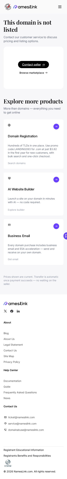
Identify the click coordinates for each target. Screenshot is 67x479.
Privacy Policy (12, 361)
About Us (9, 338)
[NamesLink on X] (5, 311)
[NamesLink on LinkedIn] (18, 311)
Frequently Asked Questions (20, 392)
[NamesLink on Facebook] (12, 311)
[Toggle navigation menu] (60, 7)
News (7, 398)
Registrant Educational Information (24, 449)
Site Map (9, 356)
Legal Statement (13, 344)
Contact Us (10, 350)
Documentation (12, 380)
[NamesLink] (25, 6)
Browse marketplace (31, 72)
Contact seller (31, 64)
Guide (7, 386)
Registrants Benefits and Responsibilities (27, 455)
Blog (6, 333)
